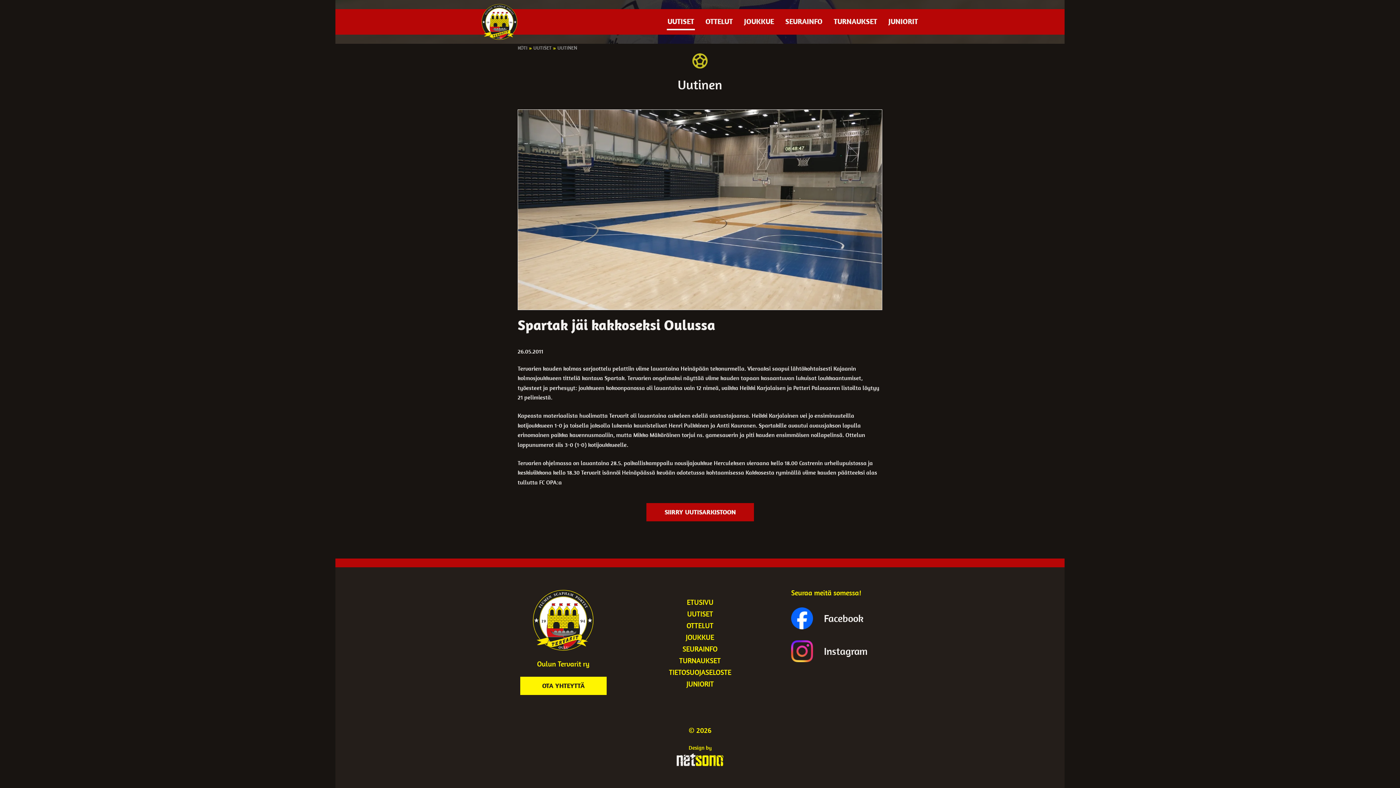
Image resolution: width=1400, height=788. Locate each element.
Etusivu (700, 602)
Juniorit (903, 21)
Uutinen (567, 48)
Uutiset (681, 21)
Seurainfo (803, 21)
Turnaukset (855, 21)
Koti (523, 48)
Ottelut (719, 21)
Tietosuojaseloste (700, 672)
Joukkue (759, 21)
